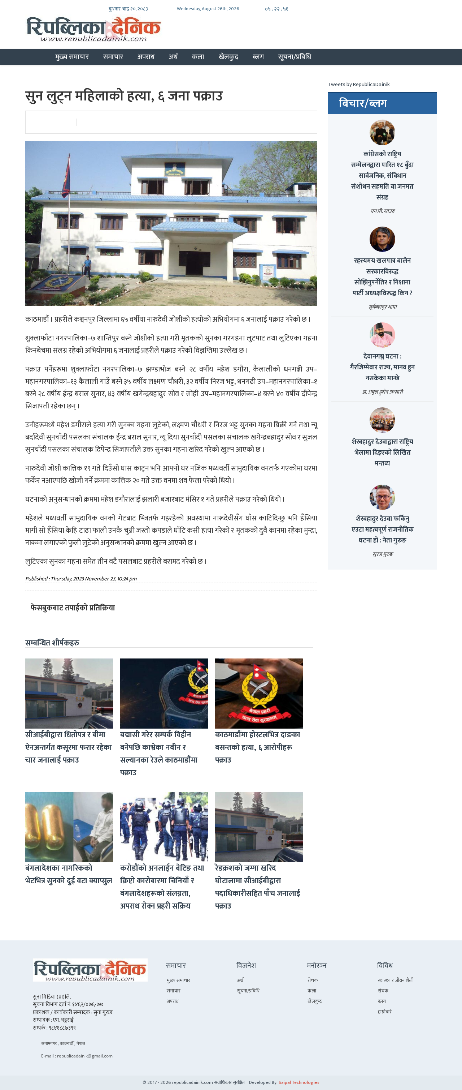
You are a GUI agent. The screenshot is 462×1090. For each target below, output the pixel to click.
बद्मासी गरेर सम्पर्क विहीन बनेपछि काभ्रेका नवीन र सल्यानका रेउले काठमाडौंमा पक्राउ (158, 754)
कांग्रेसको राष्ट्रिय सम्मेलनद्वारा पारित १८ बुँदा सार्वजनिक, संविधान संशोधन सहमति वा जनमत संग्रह (382, 176)
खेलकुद (228, 57)
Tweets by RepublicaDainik (359, 84)
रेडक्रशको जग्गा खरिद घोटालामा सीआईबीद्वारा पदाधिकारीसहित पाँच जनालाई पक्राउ (257, 887)
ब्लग (258, 57)
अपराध (146, 57)
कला (198, 57)
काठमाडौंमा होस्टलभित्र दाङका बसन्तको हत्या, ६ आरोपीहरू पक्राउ (257, 748)
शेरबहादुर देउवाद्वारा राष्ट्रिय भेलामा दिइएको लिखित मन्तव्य (382, 453)
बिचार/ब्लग (363, 103)
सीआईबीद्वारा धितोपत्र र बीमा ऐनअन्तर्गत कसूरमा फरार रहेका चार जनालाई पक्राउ (68, 748)
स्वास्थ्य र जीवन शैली (396, 980)
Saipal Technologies (299, 1082)
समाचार (113, 57)
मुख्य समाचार (72, 57)
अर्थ (173, 57)
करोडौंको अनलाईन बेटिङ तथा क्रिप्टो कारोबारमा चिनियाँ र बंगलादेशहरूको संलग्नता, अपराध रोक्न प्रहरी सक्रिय (162, 887)
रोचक (313, 980)
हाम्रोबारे (385, 1012)
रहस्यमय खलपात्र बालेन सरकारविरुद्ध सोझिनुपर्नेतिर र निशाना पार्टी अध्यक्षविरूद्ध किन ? (383, 277)
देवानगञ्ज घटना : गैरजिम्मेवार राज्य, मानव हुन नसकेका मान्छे (382, 367)
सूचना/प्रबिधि (294, 57)
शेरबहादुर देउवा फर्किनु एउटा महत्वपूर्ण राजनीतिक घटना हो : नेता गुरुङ (383, 530)
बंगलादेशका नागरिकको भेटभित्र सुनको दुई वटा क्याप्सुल (68, 874)
